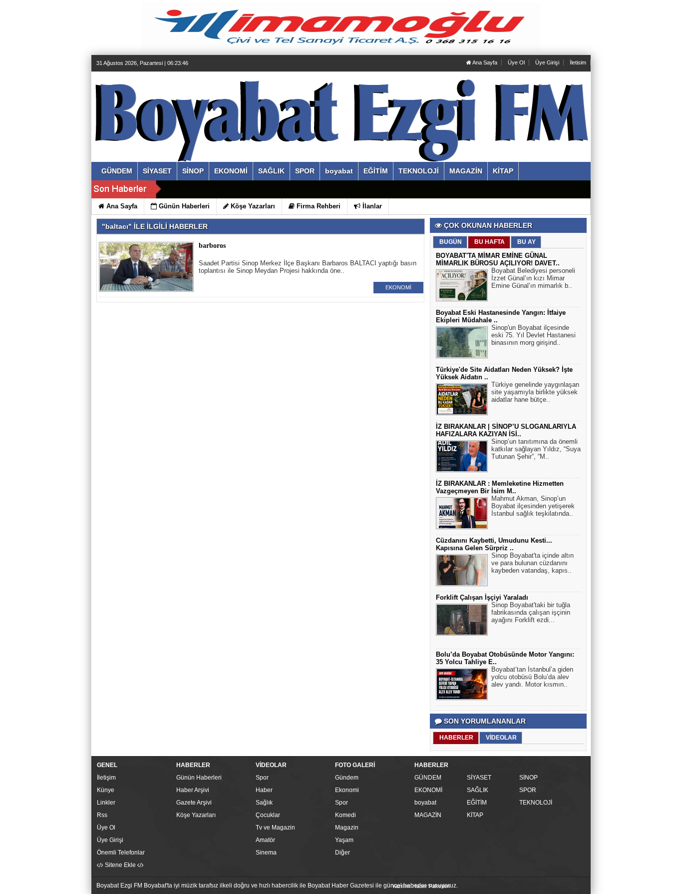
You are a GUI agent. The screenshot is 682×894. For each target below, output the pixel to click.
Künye (105, 790)
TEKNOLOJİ (535, 802)
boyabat (425, 802)
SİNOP (528, 777)
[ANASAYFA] (205, 106)
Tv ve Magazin (275, 827)
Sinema (266, 852)
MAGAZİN (427, 815)
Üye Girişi (547, 62)
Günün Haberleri (199, 777)
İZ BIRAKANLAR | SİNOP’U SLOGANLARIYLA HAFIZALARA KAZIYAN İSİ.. (506, 430)
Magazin (346, 827)
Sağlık (264, 802)
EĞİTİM (477, 802)
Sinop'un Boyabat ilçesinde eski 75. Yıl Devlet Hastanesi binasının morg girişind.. (533, 335)
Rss (102, 815)
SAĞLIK (477, 790)
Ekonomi (347, 790)
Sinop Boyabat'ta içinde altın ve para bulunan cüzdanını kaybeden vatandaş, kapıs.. (532, 563)
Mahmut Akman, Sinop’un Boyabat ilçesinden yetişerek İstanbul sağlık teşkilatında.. (533, 506)
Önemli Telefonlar (121, 852)
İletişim (106, 777)
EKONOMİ (398, 287)
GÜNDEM (427, 777)
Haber (264, 790)
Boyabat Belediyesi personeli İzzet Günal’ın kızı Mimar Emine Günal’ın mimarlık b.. (533, 278)
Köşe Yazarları (196, 815)
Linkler (106, 802)
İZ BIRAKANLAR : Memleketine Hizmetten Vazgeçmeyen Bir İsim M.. (500, 487)
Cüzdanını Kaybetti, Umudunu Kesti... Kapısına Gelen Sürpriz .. (494, 544)
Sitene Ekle (120, 865)
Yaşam (344, 840)
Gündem (346, 777)
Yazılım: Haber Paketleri (421, 886)
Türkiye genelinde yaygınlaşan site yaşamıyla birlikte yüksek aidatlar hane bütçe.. (535, 392)
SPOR (527, 790)
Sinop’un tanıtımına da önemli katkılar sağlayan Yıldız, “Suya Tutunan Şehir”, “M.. (536, 449)
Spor (262, 777)
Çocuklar (268, 815)
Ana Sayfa (484, 62)
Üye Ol (516, 62)
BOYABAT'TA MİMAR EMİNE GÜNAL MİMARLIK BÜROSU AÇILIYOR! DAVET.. (498, 259)
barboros (212, 245)
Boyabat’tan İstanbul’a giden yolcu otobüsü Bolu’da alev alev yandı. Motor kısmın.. (532, 677)
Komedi (345, 815)
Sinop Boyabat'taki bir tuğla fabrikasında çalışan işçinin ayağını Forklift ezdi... (530, 612)
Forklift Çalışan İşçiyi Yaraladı (482, 597)
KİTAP (475, 815)
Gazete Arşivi (194, 802)
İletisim (578, 62)
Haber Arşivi (192, 790)
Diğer (342, 852)
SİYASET (479, 777)
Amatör (265, 840)
